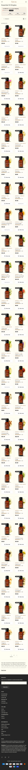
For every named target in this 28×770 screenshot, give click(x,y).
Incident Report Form (5, 735)
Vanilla (16, 40)
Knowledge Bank (4, 714)
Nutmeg (17, 643)
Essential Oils (4, 695)
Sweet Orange (18, 223)
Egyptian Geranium (5, 276)
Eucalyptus (3, 302)
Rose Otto (3, 40)
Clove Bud (3, 407)
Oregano (3, 616)
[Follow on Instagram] (5, 757)
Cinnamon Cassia (19, 538)
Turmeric (3, 118)
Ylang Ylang (4, 171)
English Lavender (19, 354)
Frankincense (18, 145)
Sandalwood (4, 66)
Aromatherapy (4, 694)
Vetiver (2, 249)
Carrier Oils (3, 697)
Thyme (2, 459)
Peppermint (17, 249)
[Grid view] (24, 19)
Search (2, 716)
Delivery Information (5, 724)
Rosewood (17, 380)
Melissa (3, 380)
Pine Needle (18, 616)
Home (2, 709)
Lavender (3, 197)
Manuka (17, 433)
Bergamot (3, 145)
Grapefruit (17, 302)
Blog (2, 733)
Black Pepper (4, 564)
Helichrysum (18, 564)
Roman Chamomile (19, 276)
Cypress (17, 485)
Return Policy (4, 726)
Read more (3, 670)
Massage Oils (4, 699)
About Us (3, 710)
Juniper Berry (18, 407)
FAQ (2, 729)
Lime (2, 512)
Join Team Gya (4, 712)
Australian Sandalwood (6, 223)
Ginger (16, 459)
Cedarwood (4, 328)
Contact (3, 718)
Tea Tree (3, 354)
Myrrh (16, 118)
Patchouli (17, 66)
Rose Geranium (4, 92)
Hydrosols (3, 701)
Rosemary (17, 171)
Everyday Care (4, 703)
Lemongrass (4, 538)
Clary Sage (17, 197)
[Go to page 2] (16, 655)
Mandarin (3, 590)
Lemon (16, 328)
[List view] (26, 19)
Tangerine (3, 643)
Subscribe (5, 687)
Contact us (3, 731)
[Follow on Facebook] (2, 757)
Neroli (16, 92)
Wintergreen (18, 590)
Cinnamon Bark (4, 433)
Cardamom (3, 485)
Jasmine (17, 512)
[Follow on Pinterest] (8, 757)
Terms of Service (4, 727)
